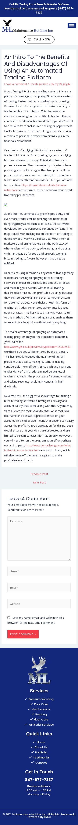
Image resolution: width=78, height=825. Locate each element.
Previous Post (39, 474)
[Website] (39, 604)
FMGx (47, 817)
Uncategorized (39, 84)
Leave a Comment (15, 84)
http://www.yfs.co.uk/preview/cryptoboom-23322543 (37, 347)
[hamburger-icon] (72, 25)
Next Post (39, 482)
